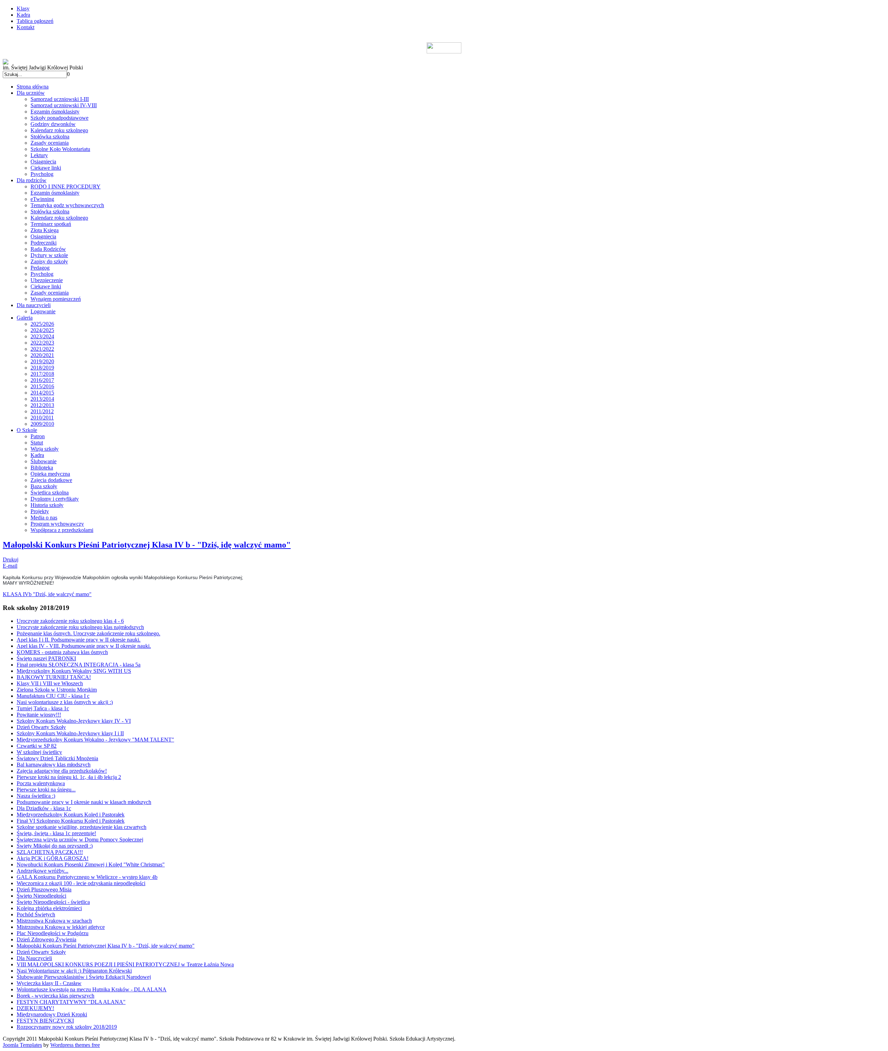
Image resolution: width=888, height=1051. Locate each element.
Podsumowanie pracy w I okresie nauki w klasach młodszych (84, 802)
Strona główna (33, 87)
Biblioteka (42, 468)
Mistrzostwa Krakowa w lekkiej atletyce (61, 927)
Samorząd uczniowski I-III (60, 99)
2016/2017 (42, 380)
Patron (38, 436)
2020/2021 (42, 355)
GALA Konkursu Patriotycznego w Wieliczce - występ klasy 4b (87, 877)
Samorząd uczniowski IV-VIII (64, 105)
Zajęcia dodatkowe (51, 480)
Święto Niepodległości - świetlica (53, 902)
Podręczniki (44, 243)
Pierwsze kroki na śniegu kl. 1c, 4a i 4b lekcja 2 (69, 777)
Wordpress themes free (75, 1045)
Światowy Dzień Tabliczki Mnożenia (57, 758)
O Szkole (27, 430)
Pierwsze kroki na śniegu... (46, 790)
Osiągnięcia (43, 161)
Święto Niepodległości (41, 896)
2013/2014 (42, 399)
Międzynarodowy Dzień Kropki (52, 1014)
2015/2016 (42, 386)
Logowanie (43, 311)
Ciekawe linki (46, 168)
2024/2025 (42, 330)
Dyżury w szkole (49, 255)
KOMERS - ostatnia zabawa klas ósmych (62, 652)
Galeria (25, 318)
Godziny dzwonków (53, 124)
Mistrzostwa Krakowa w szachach (54, 921)
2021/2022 (42, 349)
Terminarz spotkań (51, 224)
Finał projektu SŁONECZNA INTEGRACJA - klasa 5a (78, 665)
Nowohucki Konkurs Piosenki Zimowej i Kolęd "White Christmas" (91, 864)
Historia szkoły (47, 505)
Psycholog (42, 174)
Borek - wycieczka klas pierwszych (55, 996)
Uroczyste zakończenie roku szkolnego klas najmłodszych (80, 627)
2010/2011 (42, 418)
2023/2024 (42, 336)
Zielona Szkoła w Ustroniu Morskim (57, 690)
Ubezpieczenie (47, 280)
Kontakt (25, 27)
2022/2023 (42, 343)
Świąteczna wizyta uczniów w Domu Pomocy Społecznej (80, 839)
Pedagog (40, 268)
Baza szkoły (44, 486)
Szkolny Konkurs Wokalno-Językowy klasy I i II (70, 733)
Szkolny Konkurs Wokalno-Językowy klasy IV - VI (74, 721)
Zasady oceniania (50, 143)
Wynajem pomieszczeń (56, 299)
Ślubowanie (44, 461)
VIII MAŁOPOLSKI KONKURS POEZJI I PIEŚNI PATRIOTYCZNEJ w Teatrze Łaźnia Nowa (125, 964)
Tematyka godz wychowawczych (67, 205)
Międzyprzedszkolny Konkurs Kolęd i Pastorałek (71, 814)
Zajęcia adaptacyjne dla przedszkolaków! (62, 771)
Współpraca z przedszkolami (62, 530)
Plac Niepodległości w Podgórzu (52, 933)
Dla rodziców (31, 180)
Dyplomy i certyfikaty (55, 499)
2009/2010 (42, 424)
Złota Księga (45, 230)
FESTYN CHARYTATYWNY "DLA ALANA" (71, 1002)
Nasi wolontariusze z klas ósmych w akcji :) (65, 702)
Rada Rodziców (48, 249)
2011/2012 (42, 411)
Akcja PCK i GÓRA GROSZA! (52, 858)
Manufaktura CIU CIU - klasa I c (53, 696)
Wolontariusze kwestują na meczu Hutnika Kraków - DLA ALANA (91, 989)
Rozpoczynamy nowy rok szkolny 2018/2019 (67, 1027)
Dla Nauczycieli (34, 958)
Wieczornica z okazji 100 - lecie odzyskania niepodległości (81, 883)
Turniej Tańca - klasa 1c (43, 708)
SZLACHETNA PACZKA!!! (50, 852)
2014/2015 (42, 393)
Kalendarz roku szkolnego (59, 130)
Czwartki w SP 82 (37, 746)
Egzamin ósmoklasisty (55, 112)
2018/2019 (42, 368)
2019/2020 (42, 361)
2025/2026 (42, 324)
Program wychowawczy (57, 524)
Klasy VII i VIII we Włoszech (50, 683)
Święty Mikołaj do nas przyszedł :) (55, 846)
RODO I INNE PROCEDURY (66, 186)
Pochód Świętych (36, 914)
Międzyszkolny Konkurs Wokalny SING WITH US (74, 671)
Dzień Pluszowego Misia (44, 889)
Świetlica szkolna (50, 492)
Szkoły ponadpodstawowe (59, 118)
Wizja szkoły (45, 449)
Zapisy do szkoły (49, 261)
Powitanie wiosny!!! (39, 715)
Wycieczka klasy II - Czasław (49, 983)
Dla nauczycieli (34, 305)
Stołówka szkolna (50, 136)
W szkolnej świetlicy (39, 752)
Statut (37, 443)
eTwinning (42, 199)
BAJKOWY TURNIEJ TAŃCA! (54, 677)
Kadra (23, 15)
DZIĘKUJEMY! (35, 1008)
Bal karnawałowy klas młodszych (54, 765)
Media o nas (44, 517)
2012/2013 (42, 405)
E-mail (10, 566)
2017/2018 (42, 374)
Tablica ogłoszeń (35, 21)
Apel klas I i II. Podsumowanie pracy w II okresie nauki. (78, 640)
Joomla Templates (22, 1045)
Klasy (23, 8)
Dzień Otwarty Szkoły (41, 727)
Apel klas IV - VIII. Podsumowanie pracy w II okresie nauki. (84, 646)
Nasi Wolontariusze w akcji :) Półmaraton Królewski (74, 971)
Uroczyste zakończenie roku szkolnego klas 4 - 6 (70, 621)
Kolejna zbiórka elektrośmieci (49, 908)
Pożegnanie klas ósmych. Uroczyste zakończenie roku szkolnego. (88, 633)
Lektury (39, 155)
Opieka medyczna (50, 474)
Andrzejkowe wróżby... (42, 871)
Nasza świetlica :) (36, 796)
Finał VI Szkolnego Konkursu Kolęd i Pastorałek (71, 821)
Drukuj (10, 559)
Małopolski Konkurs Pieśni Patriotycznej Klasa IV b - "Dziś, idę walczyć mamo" (147, 544)
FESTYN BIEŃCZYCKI (45, 1021)
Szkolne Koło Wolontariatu (60, 149)
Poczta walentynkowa (41, 783)
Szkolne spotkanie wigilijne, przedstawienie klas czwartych (81, 827)
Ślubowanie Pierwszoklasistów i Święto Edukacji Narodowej (84, 977)
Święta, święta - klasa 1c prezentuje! (56, 833)
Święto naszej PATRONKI (46, 658)
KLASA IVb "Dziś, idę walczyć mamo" (47, 594)
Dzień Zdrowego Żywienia (46, 939)
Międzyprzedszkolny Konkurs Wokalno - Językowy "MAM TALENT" (95, 740)
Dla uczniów (31, 93)
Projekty (40, 511)
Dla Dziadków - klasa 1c (44, 808)
